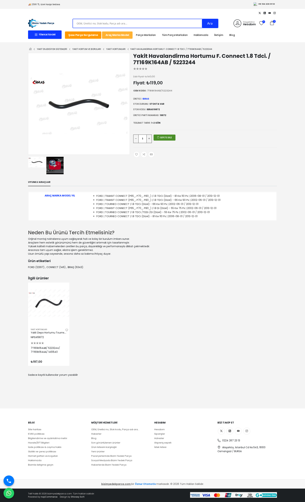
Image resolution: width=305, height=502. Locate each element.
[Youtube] (269, 13)
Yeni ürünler (98, 451)
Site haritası (34, 429)
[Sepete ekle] (63, 288)
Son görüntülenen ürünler (105, 442)
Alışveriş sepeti (162, 442)
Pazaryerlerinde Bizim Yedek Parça (111, 456)
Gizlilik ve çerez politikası (42, 451)
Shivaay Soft (78, 496)
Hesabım (159, 429)
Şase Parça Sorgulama (83, 35)
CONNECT (52, 267)
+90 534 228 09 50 (266, 4)
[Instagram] (274, 13)
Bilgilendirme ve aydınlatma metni (47, 438)
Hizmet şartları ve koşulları (43, 456)
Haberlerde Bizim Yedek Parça (108, 464)
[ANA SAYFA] (30, 49)
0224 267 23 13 (231, 440)
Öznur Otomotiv (145, 484)
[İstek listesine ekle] (66, 330)
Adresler (159, 438)
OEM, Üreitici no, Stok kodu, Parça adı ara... (115, 429)
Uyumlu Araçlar (39, 182)
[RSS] (264, 13)
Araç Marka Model (117, 35)
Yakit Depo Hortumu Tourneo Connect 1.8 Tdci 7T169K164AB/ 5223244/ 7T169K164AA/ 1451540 (49, 332)
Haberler (96, 434)
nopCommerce (49, 496)
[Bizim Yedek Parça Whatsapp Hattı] (9, 493)
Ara (210, 23)
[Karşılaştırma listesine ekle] (63, 296)
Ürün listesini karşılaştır (104, 447)
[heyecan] (259, 13)
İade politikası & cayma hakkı (44, 447)
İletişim (218, 35)
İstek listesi (160, 447)
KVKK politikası (36, 434)
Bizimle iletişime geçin (40, 464)
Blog (232, 35)
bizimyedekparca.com (116, 484)
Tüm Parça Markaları (175, 35)
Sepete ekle (166, 137)
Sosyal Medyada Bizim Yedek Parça (111, 460)
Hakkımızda (201, 35)
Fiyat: (139, 83)
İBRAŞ (71, 267)
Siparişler (159, 434)
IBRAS (145, 98)
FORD (31, 267)
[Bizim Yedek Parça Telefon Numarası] (9, 480)
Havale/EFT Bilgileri (38, 442)
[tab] (39, 182)
